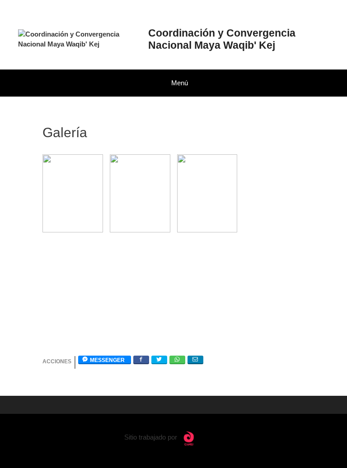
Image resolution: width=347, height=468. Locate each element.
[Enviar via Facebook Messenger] (104, 359)
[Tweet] (159, 359)
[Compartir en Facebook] (141, 359)
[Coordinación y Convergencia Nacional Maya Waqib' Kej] (78, 38)
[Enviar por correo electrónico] (195, 359)
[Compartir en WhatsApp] (177, 359)
